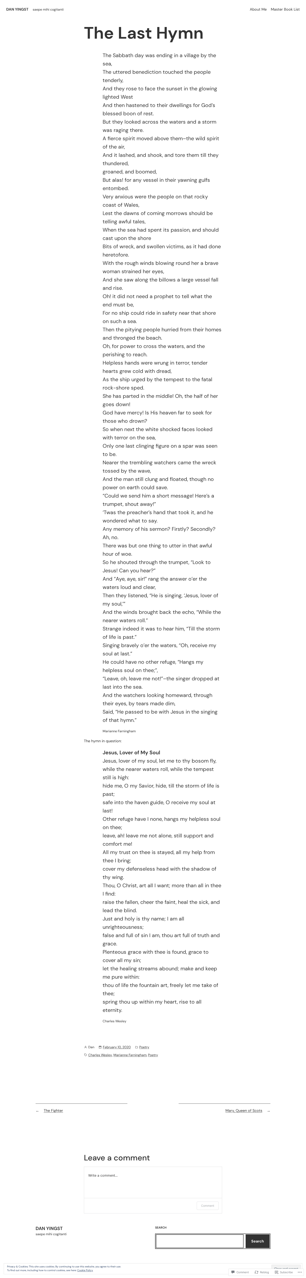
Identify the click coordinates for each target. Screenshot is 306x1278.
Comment (207, 1205)
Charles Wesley (100, 1055)
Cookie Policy (85, 1270)
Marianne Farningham (130, 1055)
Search (257, 1241)
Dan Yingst (17, 9)
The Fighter (53, 1110)
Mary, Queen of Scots (243, 1110)
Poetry (144, 1047)
